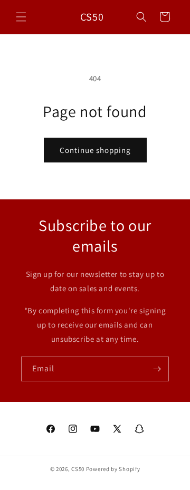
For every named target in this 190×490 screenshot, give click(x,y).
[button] (21, 16)
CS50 (77, 469)
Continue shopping (95, 150)
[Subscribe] (156, 369)
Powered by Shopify (113, 469)
